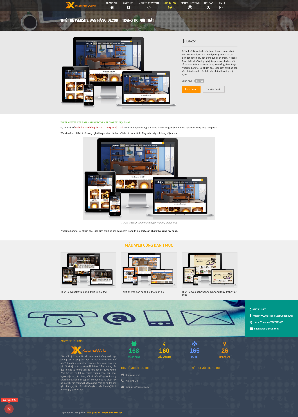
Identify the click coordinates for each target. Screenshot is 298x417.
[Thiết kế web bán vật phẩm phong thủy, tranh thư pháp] (209, 270)
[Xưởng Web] (81, 5)
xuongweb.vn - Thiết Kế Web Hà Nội (104, 412)
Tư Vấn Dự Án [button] (213, 89)
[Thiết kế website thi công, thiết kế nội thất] (88, 270)
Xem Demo (191, 89)
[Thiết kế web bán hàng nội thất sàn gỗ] (149, 270)
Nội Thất (199, 81)
